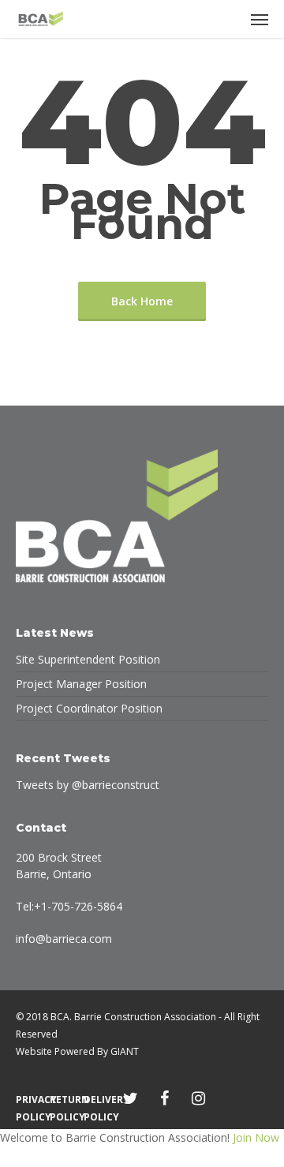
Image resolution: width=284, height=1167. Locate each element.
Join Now (256, 1137)
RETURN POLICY (63, 1099)
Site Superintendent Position (88, 659)
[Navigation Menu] (259, 19)
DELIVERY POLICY (97, 1099)
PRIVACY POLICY (29, 1099)
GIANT (124, 1051)
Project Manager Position (81, 683)
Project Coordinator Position (89, 708)
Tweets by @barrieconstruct (87, 784)
